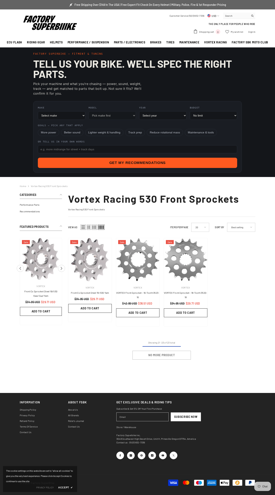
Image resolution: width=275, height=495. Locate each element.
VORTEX (40, 286)
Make (41, 107)
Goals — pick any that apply (60, 125)
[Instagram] (131, 455)
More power (48, 132)
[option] (41, 280)
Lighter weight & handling (104, 132)
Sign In (251, 31)
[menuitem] (41, 204)
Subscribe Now (185, 416)
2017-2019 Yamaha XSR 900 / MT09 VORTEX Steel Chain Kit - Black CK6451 (45, 452)
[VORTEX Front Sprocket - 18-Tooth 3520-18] (185, 259)
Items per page (179, 227)
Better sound (72, 132)
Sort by (219, 227)
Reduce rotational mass (165, 132)
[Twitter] (173, 455)
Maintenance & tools (201, 132)
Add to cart (41, 307)
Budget (195, 107)
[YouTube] (163, 455)
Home (23, 186)
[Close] (77, 443)
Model (93, 107)
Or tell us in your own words (61, 141)
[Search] (239, 16)
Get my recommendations (137, 163)
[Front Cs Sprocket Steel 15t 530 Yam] (90, 259)
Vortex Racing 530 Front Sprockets (49, 186)
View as (73, 227)
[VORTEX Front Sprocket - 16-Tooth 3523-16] (138, 259)
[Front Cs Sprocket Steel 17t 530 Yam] (41, 259)
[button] (61, 266)
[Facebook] (120, 455)
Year (142, 107)
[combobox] (236, 16)
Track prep (135, 132)
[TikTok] (152, 455)
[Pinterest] (141, 455)
